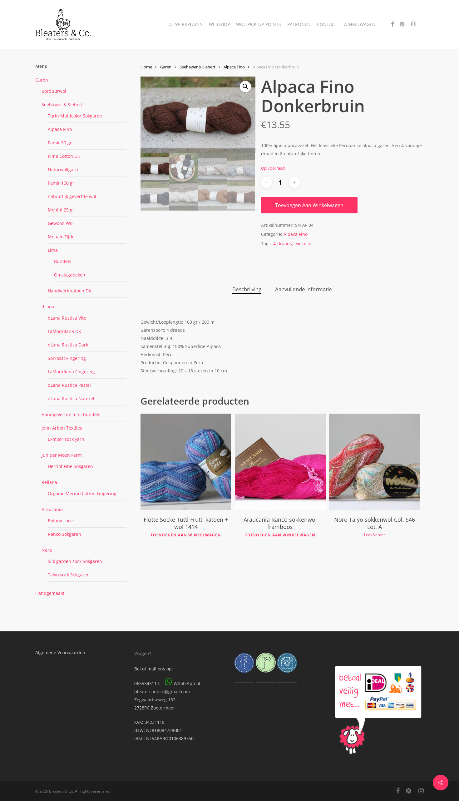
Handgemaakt (49, 593)
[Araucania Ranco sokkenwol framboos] (280, 462)
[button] (245, 86)
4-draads (282, 243)
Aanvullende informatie (303, 289)
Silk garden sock (75, 561)
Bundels (62, 261)
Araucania (52, 509)
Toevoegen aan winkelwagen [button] (186, 535)
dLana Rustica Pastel (69, 385)
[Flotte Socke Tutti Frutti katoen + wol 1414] (186, 462)
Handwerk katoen (69, 291)
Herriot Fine (70, 466)
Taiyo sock (69, 575)
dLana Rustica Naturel (71, 398)
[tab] (247, 289)
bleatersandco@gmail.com (162, 691)
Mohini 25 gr (61, 210)
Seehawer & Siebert (62, 104)
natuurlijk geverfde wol (72, 196)
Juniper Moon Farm (62, 455)
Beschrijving (246, 289)
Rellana (49, 482)
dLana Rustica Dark (68, 345)
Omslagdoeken (69, 275)
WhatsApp (184, 683)
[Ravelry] (266, 676)
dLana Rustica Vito (67, 318)
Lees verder (374, 535)
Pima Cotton (64, 156)
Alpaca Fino (60, 129)
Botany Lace (60, 521)
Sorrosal (67, 358)
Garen (41, 80)
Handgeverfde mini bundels (71, 414)
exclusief (303, 243)
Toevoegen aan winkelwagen (309, 205)
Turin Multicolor (75, 116)
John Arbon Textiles (62, 428)
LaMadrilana (71, 372)
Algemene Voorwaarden (60, 652)
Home (146, 67)
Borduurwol (54, 91)
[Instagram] (287, 676)
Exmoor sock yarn (66, 439)
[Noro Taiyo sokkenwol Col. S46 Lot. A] (374, 462)
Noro (47, 550)
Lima (53, 250)
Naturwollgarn (63, 169)
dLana (48, 307)
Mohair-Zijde (61, 237)
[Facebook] (244, 676)
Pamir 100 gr (61, 183)
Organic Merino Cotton (82, 493)
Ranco (64, 534)
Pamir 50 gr (60, 143)
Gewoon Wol (61, 223)
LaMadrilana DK (64, 331)
